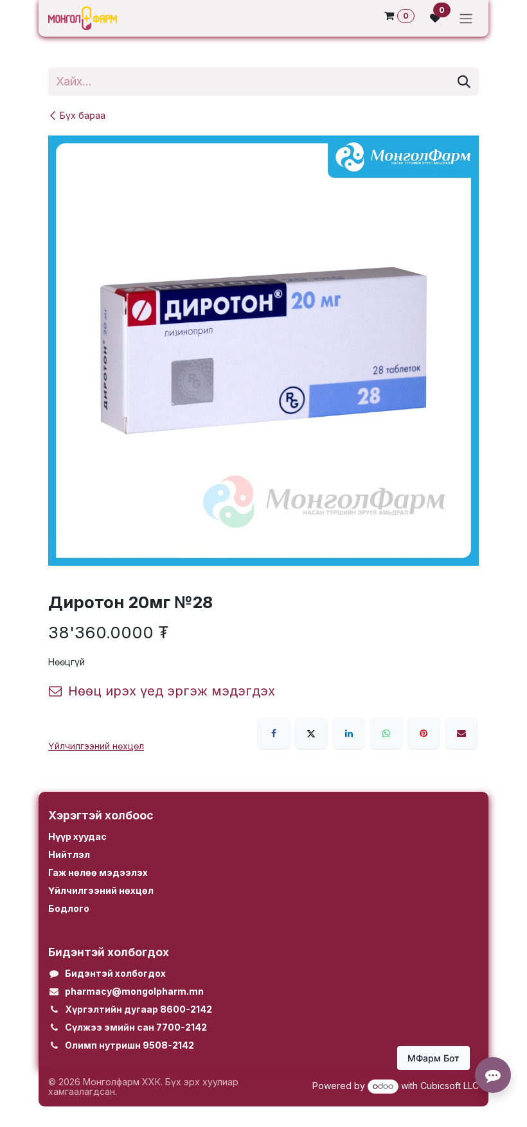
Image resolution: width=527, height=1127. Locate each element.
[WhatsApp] (386, 733)
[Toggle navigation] (466, 18)
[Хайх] (464, 81)
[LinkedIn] (349, 733)
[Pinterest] (423, 733)
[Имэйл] (461, 733)
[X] (311, 733)
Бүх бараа (82, 115)
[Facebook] (273, 733)
